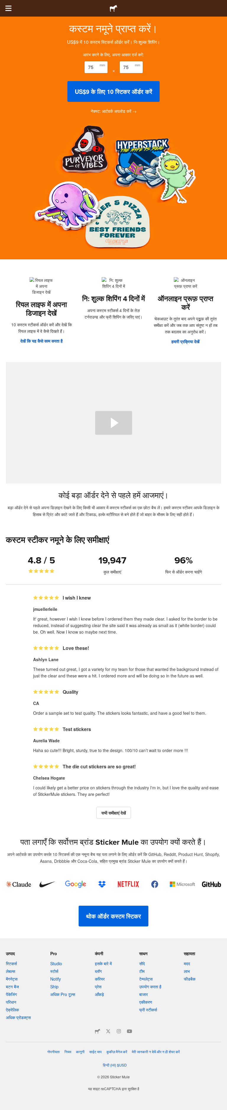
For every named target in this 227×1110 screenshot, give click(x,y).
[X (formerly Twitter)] (108, 1031)
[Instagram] (118, 1031)
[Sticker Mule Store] (97, 1031)
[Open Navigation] (8, 8)
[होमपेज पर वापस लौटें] (113, 8)
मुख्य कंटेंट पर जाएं (4, 4)
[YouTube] (129, 1031)
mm (102, 64)
